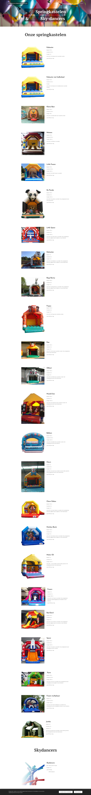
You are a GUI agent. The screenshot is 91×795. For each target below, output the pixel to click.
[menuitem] (56, 3)
